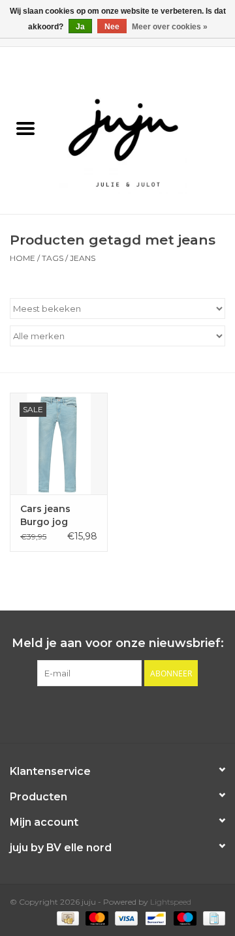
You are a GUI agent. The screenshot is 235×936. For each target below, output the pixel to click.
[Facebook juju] (105, 712)
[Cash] (66, 918)
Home (22, 258)
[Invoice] (211, 918)
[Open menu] (25, 128)
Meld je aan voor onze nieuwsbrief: (118, 643)
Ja (80, 26)
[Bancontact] (154, 918)
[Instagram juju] (129, 712)
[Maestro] (183, 918)
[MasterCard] (95, 918)
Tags (52, 258)
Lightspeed (170, 902)
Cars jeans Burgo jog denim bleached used (56, 515)
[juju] (143, 130)
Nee (111, 26)
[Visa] (125, 918)
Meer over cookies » (170, 26)
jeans (82, 258)
